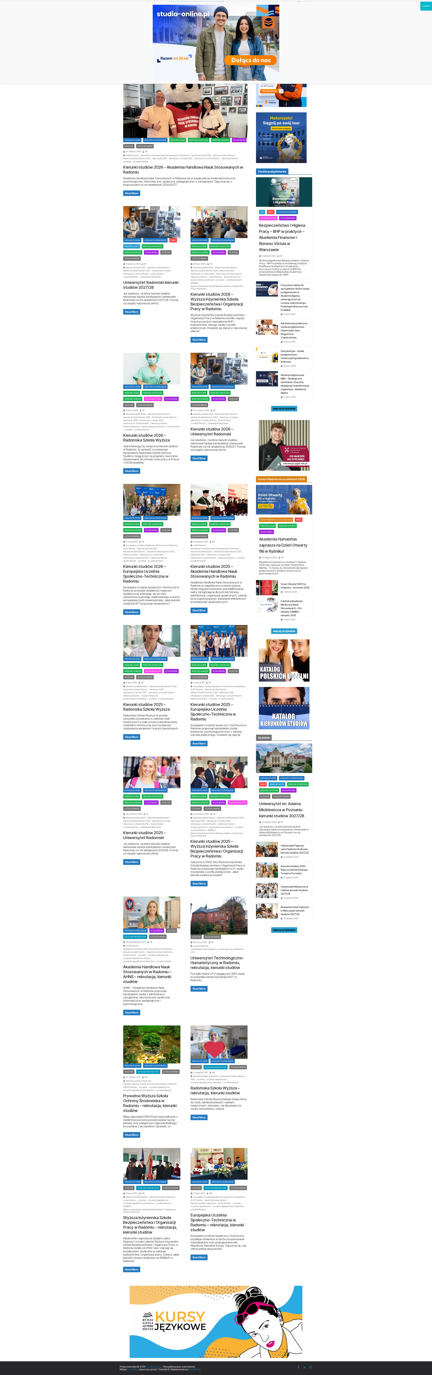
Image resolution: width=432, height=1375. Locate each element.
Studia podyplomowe (287, 212)
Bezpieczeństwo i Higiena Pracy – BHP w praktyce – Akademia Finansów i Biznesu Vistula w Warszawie (282, 237)
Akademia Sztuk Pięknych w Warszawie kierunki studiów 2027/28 (295, 911)
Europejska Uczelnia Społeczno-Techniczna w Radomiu (151, 545)
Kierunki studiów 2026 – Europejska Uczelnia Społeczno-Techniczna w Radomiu (146, 573)
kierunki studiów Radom (224, 155)
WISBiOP (194, 283)
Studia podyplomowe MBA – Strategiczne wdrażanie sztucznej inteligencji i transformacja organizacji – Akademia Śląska (295, 384)
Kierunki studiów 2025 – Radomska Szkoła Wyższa (146, 707)
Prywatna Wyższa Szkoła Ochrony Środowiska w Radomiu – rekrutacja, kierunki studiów (150, 1103)
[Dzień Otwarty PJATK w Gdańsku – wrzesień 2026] (267, 587)
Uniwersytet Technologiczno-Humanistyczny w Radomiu (217, 949)
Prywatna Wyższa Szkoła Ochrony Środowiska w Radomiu (150, 1084)
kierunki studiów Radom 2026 (136, 158)
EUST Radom (129, 548)
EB (146, 151)
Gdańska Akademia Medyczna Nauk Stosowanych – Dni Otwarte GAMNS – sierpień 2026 (291, 608)
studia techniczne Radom (202, 280)
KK (145, 264)
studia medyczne (131, 426)
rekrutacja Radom (230, 158)
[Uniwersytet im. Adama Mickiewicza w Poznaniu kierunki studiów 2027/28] (284, 758)
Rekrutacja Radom (220, 140)
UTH (193, 952)
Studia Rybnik (266, 532)
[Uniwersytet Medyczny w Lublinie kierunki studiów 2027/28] (267, 892)
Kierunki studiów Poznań (291, 778)
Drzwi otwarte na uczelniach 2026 (276, 520)
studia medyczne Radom (153, 426)
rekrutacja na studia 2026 (180, 158)
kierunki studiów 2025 (136, 818)
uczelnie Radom (140, 162)
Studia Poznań (288, 790)
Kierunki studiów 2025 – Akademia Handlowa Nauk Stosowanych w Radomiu (214, 571)
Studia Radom (239, 140)
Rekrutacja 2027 (132, 246)
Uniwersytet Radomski (150, 277)
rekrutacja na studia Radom (207, 158)
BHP (262, 212)
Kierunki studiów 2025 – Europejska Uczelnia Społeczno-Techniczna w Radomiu (213, 711)
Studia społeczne (268, 218)
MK (146, 1077)
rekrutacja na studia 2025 (218, 555)
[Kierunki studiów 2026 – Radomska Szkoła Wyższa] (151, 369)
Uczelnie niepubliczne (135, 937)
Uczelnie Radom (145, 146)
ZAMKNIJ (426, 6)
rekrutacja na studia (161, 270)
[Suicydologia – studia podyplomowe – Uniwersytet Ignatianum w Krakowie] (267, 358)
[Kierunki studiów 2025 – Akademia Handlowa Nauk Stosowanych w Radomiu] (219, 500)
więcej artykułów (284, 408)
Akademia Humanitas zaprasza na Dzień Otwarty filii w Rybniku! (283, 545)
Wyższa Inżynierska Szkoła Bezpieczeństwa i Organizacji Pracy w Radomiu (217, 287)
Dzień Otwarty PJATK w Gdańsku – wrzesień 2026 (295, 586)
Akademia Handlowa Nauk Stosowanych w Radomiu (165, 155)
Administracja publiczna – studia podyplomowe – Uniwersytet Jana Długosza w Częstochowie (294, 330)
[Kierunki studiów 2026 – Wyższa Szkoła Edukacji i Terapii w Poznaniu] (267, 871)
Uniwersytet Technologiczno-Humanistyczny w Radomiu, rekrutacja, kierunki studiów (217, 962)
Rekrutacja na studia (198, 140)
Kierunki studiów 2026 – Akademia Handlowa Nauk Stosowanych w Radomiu (183, 170)
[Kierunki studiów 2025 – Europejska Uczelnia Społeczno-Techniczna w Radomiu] (219, 641)
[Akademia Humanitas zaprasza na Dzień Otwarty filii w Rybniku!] (284, 499)
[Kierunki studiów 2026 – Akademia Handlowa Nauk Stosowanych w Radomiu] (185, 103)
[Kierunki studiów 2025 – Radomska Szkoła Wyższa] (151, 641)
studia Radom (157, 274)
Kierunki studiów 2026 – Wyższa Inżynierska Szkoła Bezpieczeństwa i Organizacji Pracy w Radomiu (217, 301)
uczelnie (127, 162)
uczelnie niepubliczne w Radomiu (138, 961)
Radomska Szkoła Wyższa (164, 417)
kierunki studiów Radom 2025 (227, 551)
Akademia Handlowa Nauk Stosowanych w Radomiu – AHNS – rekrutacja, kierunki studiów (147, 974)
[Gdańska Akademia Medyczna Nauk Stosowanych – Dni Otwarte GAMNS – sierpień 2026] (267, 610)
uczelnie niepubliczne (158, 955)
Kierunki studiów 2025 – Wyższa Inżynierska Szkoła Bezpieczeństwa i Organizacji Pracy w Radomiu (217, 848)
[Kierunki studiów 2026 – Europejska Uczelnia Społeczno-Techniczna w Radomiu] (151, 500)
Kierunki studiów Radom (155, 140)
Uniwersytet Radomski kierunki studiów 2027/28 (151, 285)
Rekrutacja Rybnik (287, 526)
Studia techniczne (237, 803)
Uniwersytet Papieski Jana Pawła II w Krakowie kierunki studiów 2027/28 (295, 849)
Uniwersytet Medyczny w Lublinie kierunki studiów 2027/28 (294, 890)
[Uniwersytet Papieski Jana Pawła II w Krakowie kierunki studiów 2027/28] (267, 851)
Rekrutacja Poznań (269, 790)
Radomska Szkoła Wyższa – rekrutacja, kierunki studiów (215, 1090)
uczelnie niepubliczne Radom (137, 958)
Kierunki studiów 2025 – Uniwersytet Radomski (144, 835)
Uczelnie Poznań (281, 796)
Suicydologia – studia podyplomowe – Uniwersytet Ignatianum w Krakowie (295, 356)
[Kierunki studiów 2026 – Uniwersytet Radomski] (219, 369)
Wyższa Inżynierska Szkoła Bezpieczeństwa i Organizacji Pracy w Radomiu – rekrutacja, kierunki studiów (150, 1225)
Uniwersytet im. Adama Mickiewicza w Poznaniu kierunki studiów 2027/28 (281, 809)
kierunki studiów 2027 (136, 267)
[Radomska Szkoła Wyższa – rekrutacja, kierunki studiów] (219, 1042)
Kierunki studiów (132, 140)
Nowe (173, 240)
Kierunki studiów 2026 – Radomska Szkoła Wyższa (146, 438)
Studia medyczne (153, 399)
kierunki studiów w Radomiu (159, 952)
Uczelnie (129, 146)
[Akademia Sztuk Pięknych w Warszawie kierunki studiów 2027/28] (267, 912)
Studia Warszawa (287, 218)
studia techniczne (232, 277)
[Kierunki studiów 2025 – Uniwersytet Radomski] (151, 772)
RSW (193, 1079)
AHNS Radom (132, 155)
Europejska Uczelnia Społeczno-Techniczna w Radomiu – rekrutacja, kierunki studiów (217, 1222)
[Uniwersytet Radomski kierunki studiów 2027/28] (151, 222)
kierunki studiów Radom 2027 (136, 270)
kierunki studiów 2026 (201, 155)
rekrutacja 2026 (178, 140)
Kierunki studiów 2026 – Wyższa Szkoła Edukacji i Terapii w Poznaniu (294, 870)
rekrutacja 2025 (199, 524)
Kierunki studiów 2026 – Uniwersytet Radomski (212, 431)
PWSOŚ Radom (130, 1087)
